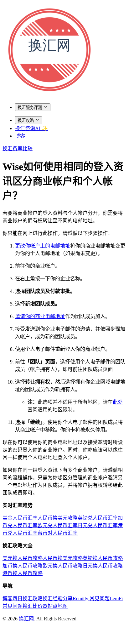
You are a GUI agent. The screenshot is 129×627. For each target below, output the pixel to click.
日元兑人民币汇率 (98, 525)
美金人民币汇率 (20, 518)
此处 (118, 402)
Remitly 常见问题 (91, 598)
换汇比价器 (35, 606)
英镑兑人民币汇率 (98, 518)
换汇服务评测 (30, 107)
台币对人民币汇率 (58, 533)
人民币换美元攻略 (58, 518)
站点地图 (58, 606)
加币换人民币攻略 (23, 565)
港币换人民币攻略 (23, 573)
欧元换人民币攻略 (63, 565)
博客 (20, 136)
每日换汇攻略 (28, 598)
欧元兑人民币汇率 (58, 525)
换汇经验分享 (58, 598)
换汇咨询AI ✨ (31, 128)
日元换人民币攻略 (103, 565)
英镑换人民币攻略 (103, 558)
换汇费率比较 (18, 148)
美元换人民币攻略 (23, 558)
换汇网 (26, 618)
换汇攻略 (26, 120)
